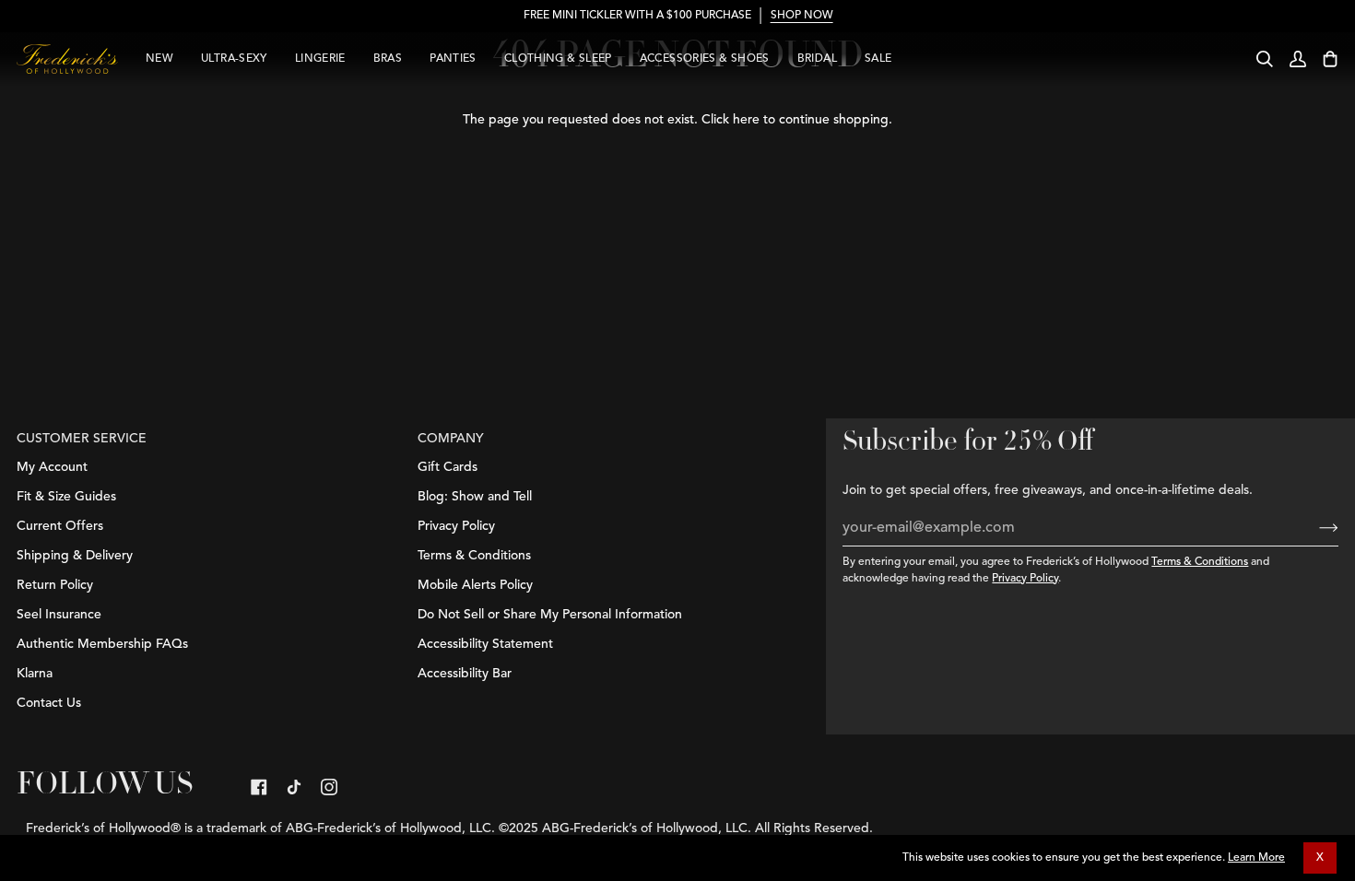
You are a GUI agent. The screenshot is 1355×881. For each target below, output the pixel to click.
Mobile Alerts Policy (475, 585)
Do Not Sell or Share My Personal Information (550, 614)
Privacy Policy (1025, 578)
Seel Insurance (59, 614)
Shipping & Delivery (75, 555)
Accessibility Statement (485, 644)
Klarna (35, 673)
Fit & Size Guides (66, 496)
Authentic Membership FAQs (102, 644)
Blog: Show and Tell (475, 496)
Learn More (1256, 857)
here (746, 119)
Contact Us (49, 703)
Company (451, 438)
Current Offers (60, 526)
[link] (259, 787)
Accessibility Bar (465, 673)
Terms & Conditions (1199, 562)
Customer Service (82, 438)
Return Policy (55, 585)
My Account (52, 467)
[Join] (1314, 528)
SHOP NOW (801, 15)
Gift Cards (447, 467)
